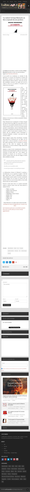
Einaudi (15, 248)
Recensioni (20, 398)
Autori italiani (11, 398)
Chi (8, 1)
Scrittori (9, 479)
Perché (11, 1)
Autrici (16, 398)
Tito (19, 250)
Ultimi (9, 400)
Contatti (19, 1)
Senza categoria (11, 408)
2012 (10, 466)
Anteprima (4, 468)
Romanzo (16, 250)
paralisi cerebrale (11, 250)
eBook (12, 471)
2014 (16, 466)
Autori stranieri (12, 421)
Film (16, 471)
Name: (4, 299)
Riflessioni (23, 476)
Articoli (6, 398)
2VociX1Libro (5, 466)
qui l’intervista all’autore (12, 73)
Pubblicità (25, 1)
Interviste (20, 471)
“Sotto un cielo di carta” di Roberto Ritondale (16, 404)
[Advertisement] (15, 54)
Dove (15, 1)
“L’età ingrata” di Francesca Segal (16, 419)
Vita (2, 481)
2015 (19, 466)
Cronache (8, 471)
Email (3, 363)
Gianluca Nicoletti (23, 140)
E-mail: (16, 299)
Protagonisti (14, 473)
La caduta (21, 248)
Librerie (24, 471)
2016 (23, 466)
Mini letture (4, 473)
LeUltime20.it (8, 489)
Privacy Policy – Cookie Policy (10, 452)
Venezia (9, 253)
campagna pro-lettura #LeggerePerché (11, 204)
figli (17, 248)
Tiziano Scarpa (23, 250)
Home (4, 1)
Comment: (5, 282)
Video (24, 479)
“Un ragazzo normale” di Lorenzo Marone (16, 412)
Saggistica (4, 479)
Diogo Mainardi (10, 248)
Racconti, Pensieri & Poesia (8, 476)
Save (17, 262)
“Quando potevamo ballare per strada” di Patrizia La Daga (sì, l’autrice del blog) (15, 396)
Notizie (9, 473)
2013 (13, 466)
